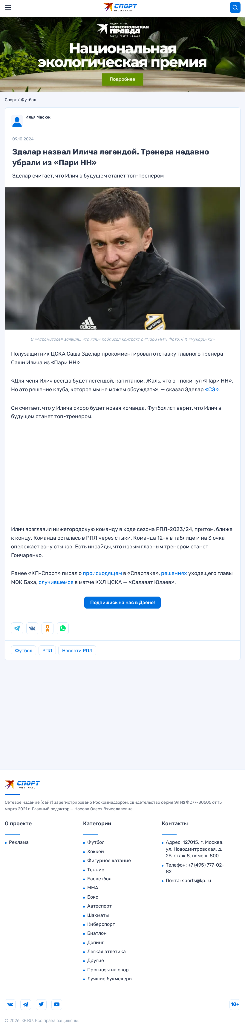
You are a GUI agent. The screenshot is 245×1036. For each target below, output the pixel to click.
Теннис (95, 870)
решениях (174, 573)
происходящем (102, 573)
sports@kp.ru (196, 880)
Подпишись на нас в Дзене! (122, 602)
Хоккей (95, 851)
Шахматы (98, 915)
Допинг (95, 942)
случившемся (56, 582)
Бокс (92, 897)
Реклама (19, 842)
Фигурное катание (109, 860)
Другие (95, 960)
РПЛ (47, 650)
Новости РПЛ (77, 650)
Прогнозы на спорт (109, 970)
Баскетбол (99, 879)
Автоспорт (99, 906)
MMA (92, 888)
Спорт (11, 100)
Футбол (28, 100)
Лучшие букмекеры (109, 979)
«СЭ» (212, 389)
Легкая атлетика (106, 951)
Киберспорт (101, 924)
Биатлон (97, 933)
